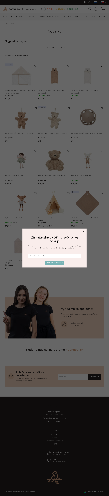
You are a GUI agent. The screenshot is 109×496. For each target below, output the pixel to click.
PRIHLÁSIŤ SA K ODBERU (55, 263)
